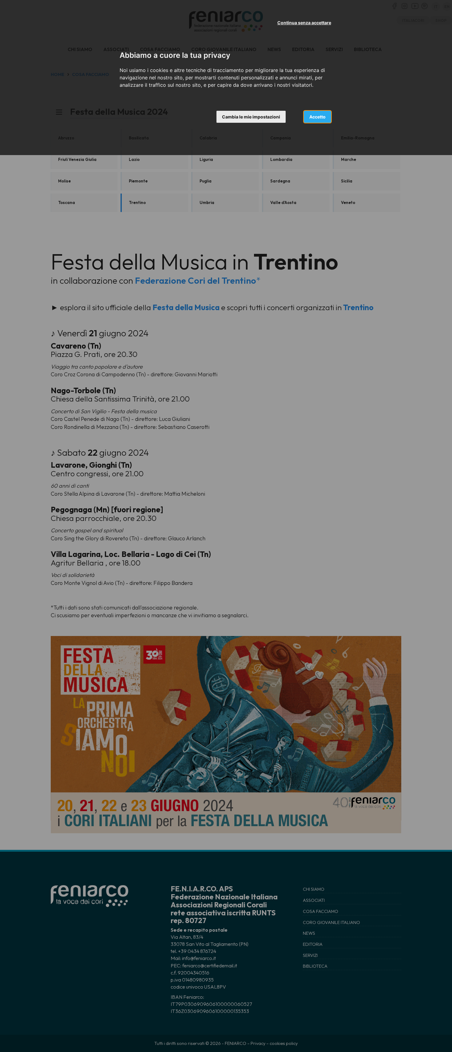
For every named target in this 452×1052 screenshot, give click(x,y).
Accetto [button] (317, 116)
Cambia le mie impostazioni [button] (251, 116)
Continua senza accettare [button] (304, 22)
